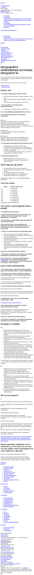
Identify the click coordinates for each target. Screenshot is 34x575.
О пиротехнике (8, 492)
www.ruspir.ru (4, 536)
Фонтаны (3, 50)
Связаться (3, 462)
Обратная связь (8, 530)
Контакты (6, 27)
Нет (2, 566)
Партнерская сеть (17, 18)
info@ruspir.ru (4, 534)
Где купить (7, 15)
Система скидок (27, 18)
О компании (7, 23)
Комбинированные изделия (8, 60)
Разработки (23, 24)
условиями (25, 567)
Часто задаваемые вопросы (18, 40)
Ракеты (3, 61)
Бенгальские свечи (6, 57)
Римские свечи (5, 51)
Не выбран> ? (10, 565)
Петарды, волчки (5, 54)
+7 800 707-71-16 (5, 546)
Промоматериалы (8, 20)
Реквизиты (7, 529)
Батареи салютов (5, 48)
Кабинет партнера (9, 506)
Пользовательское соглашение (5, 559)
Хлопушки (4, 58)
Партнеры (17, 24)
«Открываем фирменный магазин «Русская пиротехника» (16, 436)
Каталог (6, 38)
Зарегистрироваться (6, 30)
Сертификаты (17, 20)
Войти (13, 30)
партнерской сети (6, 259)
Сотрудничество (8, 18)
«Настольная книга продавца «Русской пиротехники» (15, 438)
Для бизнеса (7, 17)
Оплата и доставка (27, 38)
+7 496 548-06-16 (5, 540)
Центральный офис (9, 527)
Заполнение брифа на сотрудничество (11, 302)
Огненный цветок (9, 466)
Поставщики (10, 24)
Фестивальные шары (6, 53)
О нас (5, 24)
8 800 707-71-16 (5, 11)
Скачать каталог (5, 85)
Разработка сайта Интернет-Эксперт (10, 563)
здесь (5, 374)
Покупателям (7, 37)
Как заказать (18, 38)
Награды (6, 26)
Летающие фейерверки (7, 56)
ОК (1, 573)
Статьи (28, 24)
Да (3, 566)
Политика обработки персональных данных (7, 557)
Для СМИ (11, 26)
